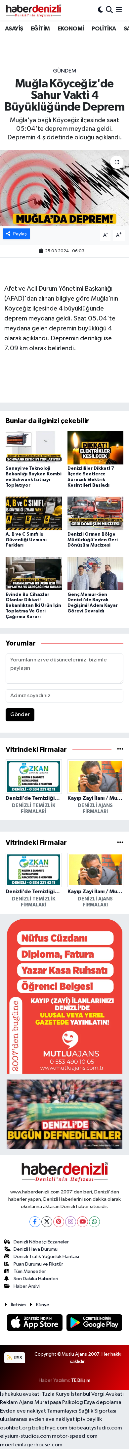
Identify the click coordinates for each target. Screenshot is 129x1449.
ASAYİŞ (14, 29)
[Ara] (109, 10)
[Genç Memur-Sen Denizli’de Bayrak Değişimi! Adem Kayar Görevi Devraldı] (95, 573)
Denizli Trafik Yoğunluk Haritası (46, 1256)
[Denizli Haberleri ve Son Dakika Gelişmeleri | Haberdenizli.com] (33, 10)
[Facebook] (34, 1221)
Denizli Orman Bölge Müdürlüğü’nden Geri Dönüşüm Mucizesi (92, 540)
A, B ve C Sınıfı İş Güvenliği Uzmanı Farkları (26, 540)
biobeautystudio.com (95, 1428)
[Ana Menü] (119, 10)
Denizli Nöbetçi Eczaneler (41, 1241)
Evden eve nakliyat (23, 1411)
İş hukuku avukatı (20, 1394)
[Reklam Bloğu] (64, 996)
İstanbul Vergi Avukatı (97, 1394)
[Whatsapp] (94, 1221)
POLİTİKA (104, 29)
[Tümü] (120, 749)
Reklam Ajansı (16, 1402)
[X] (46, 1221)
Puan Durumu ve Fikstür (38, 1264)
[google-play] (94, 1324)
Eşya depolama (102, 1402)
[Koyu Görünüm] (100, 10)
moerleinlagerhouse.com (31, 1445)
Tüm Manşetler (30, 1271)
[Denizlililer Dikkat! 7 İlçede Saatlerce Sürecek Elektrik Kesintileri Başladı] (95, 447)
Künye (42, 1304)
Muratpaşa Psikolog (58, 1402)
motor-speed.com (75, 1436)
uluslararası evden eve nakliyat (37, 1419)
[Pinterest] (58, 1221)
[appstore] (35, 1324)
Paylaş (20, 233)
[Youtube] (82, 1221)
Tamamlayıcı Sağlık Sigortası (81, 1411)
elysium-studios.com (25, 1436)
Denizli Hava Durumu (36, 1249)
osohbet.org (15, 1428)
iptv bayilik (89, 1419)
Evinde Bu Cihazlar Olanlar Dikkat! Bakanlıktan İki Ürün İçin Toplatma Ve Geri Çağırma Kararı (33, 605)
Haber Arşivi (27, 1286)
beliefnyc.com (49, 1428)
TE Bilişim (80, 1380)
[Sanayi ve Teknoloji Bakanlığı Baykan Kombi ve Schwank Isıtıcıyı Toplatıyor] (34, 447)
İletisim (18, 1304)
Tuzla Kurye (56, 1394)
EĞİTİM (40, 29)
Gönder (20, 714)
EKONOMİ (71, 29)
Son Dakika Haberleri (36, 1278)
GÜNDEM (64, 71)
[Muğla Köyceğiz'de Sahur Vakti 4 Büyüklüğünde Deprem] (64, 188)
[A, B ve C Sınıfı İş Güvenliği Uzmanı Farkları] (34, 513)
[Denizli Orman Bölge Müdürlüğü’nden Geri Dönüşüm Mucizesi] (95, 513)
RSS (17, 1357)
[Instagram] (70, 1221)
